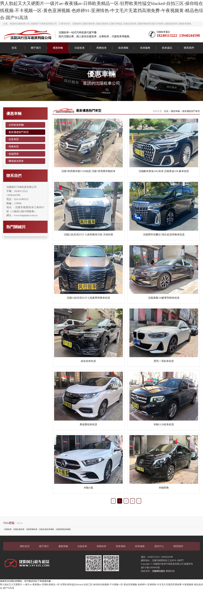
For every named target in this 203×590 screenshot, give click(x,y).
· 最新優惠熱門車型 (18, 132)
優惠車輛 (58, 47)
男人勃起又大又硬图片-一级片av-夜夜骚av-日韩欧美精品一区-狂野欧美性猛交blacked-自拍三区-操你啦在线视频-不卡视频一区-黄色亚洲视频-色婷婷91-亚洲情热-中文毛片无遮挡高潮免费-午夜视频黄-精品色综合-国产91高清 (101, 10)
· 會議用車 (13, 153)
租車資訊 (167, 47)
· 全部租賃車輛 (15, 124)
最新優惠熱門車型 (191, 111)
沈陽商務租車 (31, 529)
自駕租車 (80, 47)
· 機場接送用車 (15, 161)
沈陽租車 (8, 529)
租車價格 (123, 47)
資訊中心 (159, 546)
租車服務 (145, 47)
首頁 (14, 47)
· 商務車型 (13, 146)
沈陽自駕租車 (18, 529)
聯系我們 (189, 47)
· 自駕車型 (13, 139)
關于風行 (36, 47)
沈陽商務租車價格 (63, 529)
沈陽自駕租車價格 (46, 529)
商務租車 (101, 47)
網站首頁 (24, 546)
